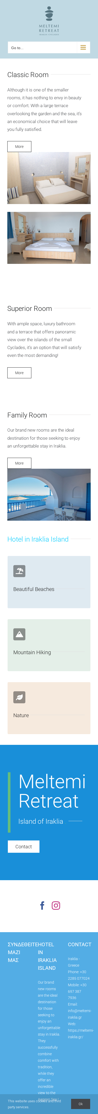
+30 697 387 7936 (77, 991)
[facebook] (42, 905)
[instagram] (56, 905)
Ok (81, 1104)
